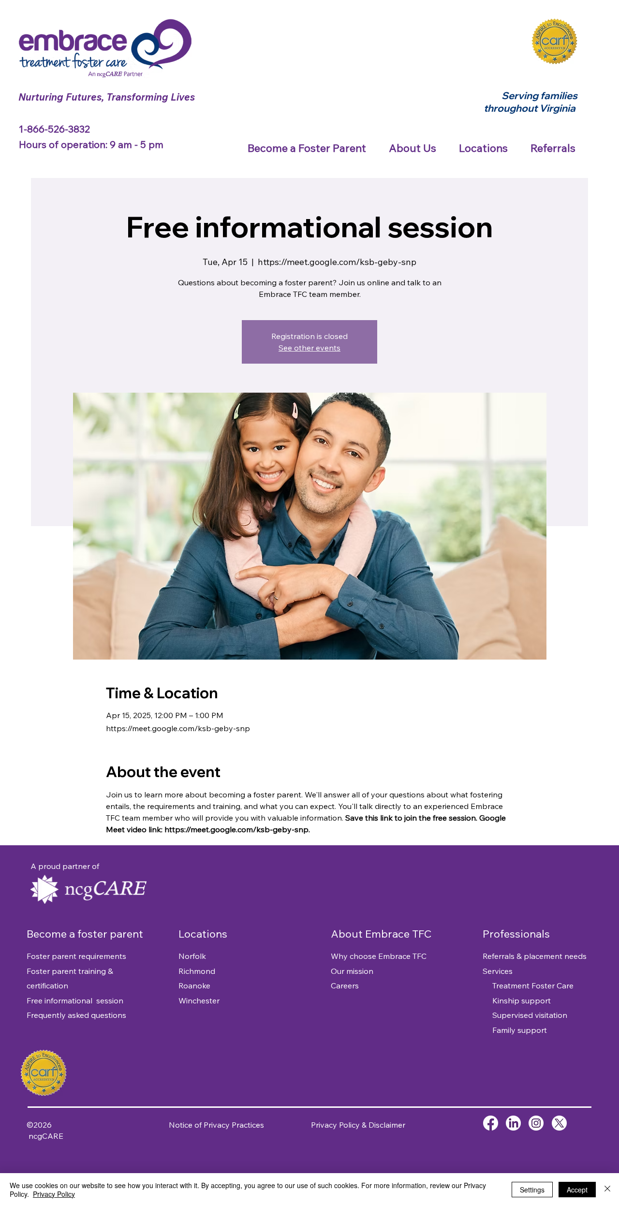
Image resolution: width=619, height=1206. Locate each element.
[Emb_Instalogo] (536, 1123)
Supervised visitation (525, 1015)
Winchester (199, 1000)
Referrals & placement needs (535, 956)
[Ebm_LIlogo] (513, 1123)
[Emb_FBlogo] (490, 1123)
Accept (577, 1189)
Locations (202, 934)
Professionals (516, 934)
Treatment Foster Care (528, 985)
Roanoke (194, 985)
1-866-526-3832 (55, 129)
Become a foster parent (86, 934)
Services (498, 971)
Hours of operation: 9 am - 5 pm (91, 144)
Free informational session (75, 1000)
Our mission (352, 971)
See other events (309, 348)
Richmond (196, 971)
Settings (532, 1189)
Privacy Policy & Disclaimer (358, 1125)
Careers (345, 985)
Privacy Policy (54, 1194)
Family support (515, 1030)
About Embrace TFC (381, 934)
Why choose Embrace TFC (379, 956)
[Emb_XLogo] (559, 1123)
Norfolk (192, 956)
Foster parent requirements (76, 956)
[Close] (607, 1189)
